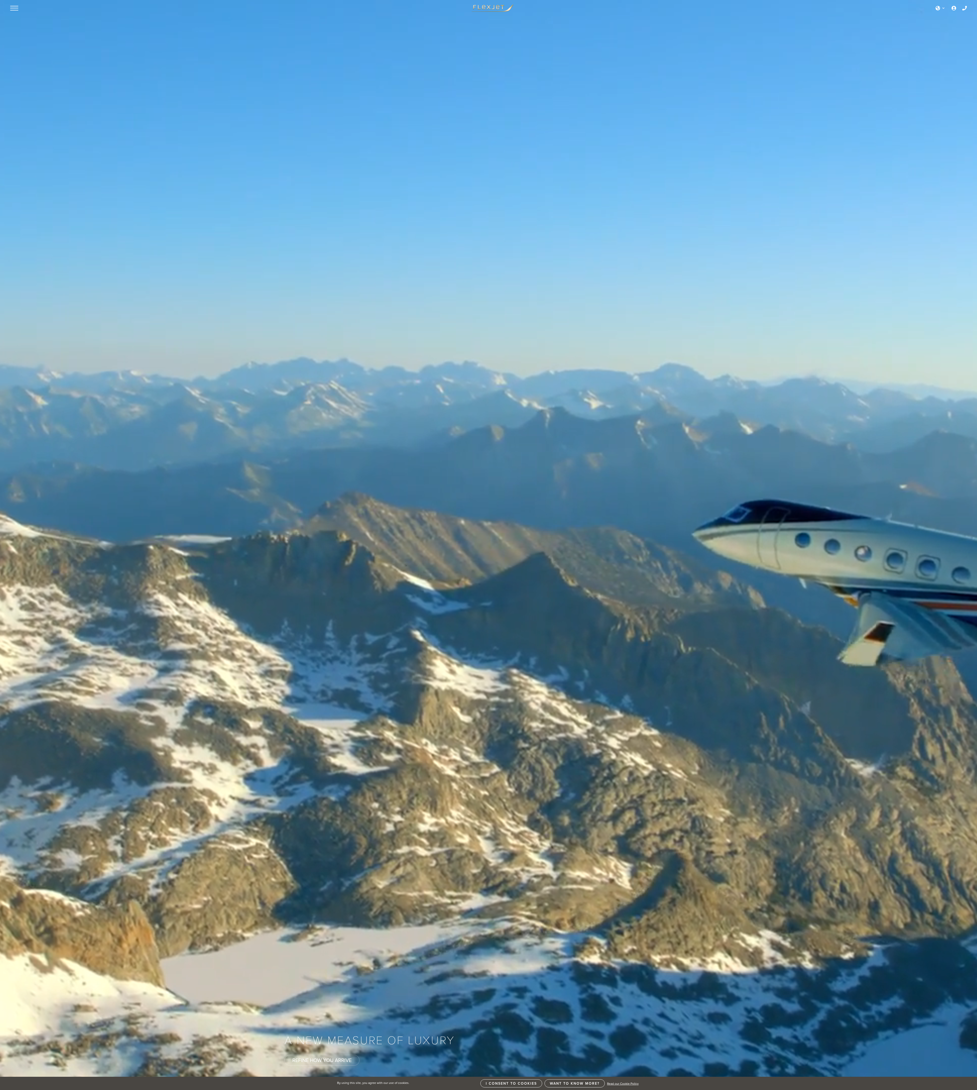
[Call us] (964, 8)
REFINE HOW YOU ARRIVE (322, 1060)
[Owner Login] (954, 8)
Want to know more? (574, 1083)
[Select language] (940, 8)
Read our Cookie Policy (623, 1083)
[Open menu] (14, 8)
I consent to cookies (511, 1083)
